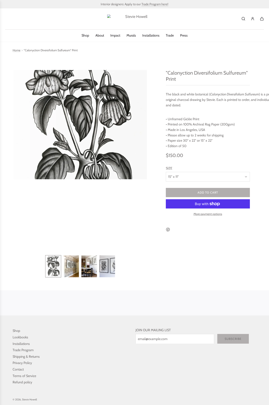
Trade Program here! (154, 4)
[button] (17, 161)
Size (169, 168)
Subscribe (233, 339)
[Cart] (261, 18)
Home (16, 50)
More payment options (208, 214)
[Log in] (252, 18)
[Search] (243, 18)
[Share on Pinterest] (168, 230)
